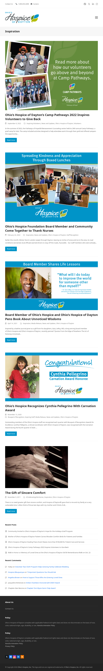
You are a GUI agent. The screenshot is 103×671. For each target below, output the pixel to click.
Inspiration (30, 235)
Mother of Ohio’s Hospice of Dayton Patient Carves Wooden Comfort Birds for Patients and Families (45, 536)
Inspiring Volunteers (34, 123)
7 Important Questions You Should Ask (41, 572)
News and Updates (48, 123)
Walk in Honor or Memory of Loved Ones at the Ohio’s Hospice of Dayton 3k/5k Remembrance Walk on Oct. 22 (49, 552)
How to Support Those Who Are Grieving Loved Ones (42, 577)
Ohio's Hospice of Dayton (64, 123)
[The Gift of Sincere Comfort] (36, 467)
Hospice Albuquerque (16, 572)
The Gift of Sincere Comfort (25, 493)
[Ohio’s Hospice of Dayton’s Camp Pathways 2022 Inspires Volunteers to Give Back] (51, 75)
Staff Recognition (72, 235)
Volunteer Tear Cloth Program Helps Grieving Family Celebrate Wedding (42, 567)
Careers (36, 4)
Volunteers (77, 123)
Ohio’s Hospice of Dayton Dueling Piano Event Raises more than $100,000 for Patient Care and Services (46, 542)
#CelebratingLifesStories (35, 497)
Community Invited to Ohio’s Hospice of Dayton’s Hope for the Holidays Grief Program (40, 531)
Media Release (36, 323)
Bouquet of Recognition (16, 417)
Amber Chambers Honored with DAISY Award (43, 583)
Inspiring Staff (30, 417)
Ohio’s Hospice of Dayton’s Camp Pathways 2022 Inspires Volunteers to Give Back (38, 547)
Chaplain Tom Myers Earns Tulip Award (41, 588)
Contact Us (9, 609)
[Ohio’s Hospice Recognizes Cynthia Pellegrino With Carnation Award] (51, 377)
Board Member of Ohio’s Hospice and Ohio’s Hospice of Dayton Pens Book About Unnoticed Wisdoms (51, 317)
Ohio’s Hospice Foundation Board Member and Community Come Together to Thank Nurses (49, 228)
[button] (96, 17)
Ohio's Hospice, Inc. (25, 667)
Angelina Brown (14, 577)
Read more (11, 140)
